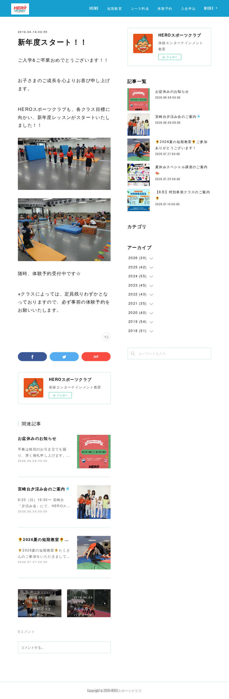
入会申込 (188, 8)
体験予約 (165, 8)
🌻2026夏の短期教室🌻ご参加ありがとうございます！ (71, 539)
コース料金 (139, 8)
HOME (94, 8)
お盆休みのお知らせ (37, 438)
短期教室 (114, 8)
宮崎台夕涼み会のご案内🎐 (44, 489)
